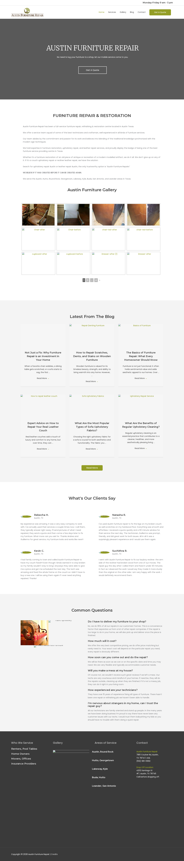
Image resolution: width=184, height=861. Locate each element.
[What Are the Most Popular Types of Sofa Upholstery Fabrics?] (92, 396)
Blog (132, 12)
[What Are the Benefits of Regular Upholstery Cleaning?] (140, 396)
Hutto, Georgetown (103, 760)
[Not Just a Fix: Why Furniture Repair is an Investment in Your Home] (43, 325)
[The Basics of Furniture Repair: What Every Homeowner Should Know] (140, 325)
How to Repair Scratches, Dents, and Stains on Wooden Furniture (92, 356)
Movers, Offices (21, 758)
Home (101, 12)
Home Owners (20, 753)
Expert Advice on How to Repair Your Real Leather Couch (43, 427)
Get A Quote (160, 12)
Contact (142, 12)
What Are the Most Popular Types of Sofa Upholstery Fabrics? (92, 427)
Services (112, 12)
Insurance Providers (23, 763)
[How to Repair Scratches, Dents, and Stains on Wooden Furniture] (92, 325)
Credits (54, 854)
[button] (92, 70)
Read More (43, 378)
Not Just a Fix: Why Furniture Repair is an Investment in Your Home (43, 356)
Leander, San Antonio (104, 786)
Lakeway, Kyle (100, 769)
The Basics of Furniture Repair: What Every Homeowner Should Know (141, 356)
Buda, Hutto (98, 777)
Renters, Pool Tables (24, 748)
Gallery (123, 12)
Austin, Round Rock (102, 751)
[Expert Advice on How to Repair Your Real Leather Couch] (43, 396)
